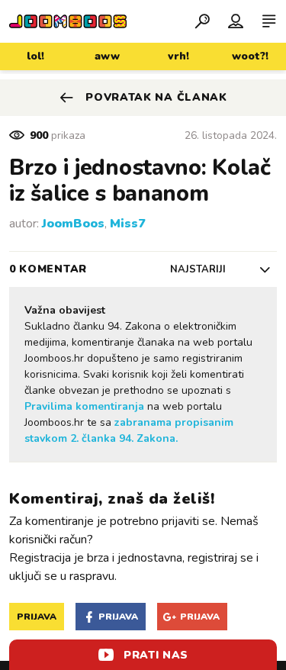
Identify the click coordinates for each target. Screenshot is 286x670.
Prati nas (156, 655)
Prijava (36, 616)
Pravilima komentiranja (84, 406)
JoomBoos (73, 223)
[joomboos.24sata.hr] (68, 21)
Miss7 (128, 223)
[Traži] (202, 20)
